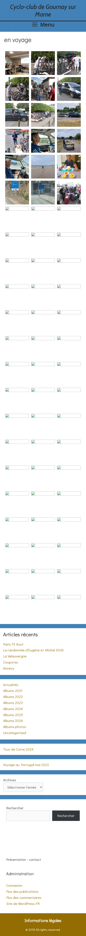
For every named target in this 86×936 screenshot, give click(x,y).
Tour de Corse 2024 (18, 749)
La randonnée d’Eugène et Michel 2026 (33, 650)
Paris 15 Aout (13, 644)
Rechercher (15, 807)
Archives (9, 779)
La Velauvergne (15, 656)
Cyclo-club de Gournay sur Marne (43, 10)
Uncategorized (14, 732)
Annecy (8, 668)
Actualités (10, 684)
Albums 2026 (13, 720)
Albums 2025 (13, 714)
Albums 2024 (13, 708)
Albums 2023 (13, 702)
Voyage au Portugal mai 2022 (26, 764)
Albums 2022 (13, 696)
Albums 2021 (12, 690)
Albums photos (14, 726)
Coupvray (10, 662)
